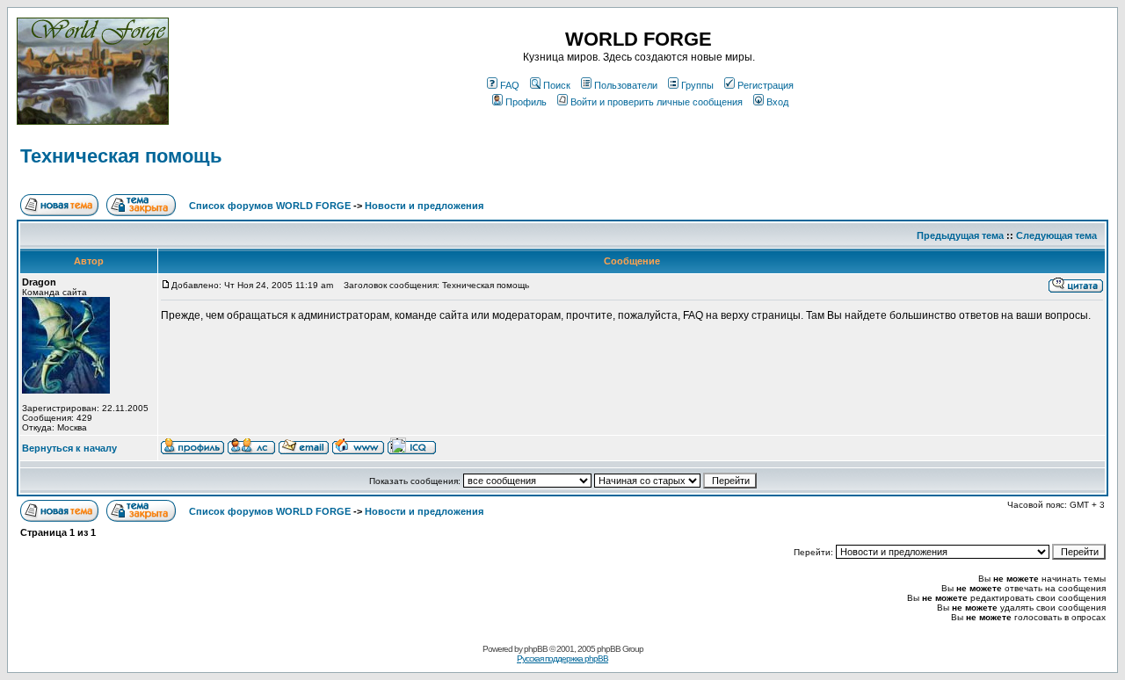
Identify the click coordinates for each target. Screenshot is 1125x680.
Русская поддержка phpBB (562, 658)
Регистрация (765, 85)
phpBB (536, 649)
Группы (697, 85)
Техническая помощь (121, 156)
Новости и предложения (424, 205)
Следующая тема (1056, 235)
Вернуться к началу (69, 448)
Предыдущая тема (960, 235)
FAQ (509, 85)
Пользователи (625, 85)
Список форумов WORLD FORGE (270, 205)
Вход (777, 102)
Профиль (526, 102)
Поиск (556, 85)
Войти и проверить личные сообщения (656, 102)
